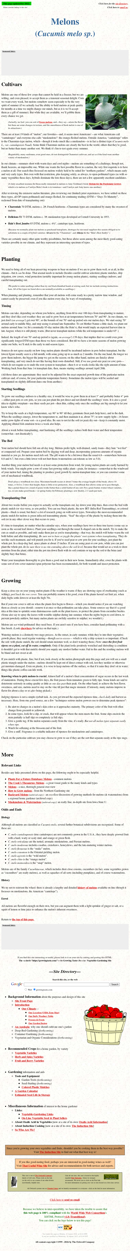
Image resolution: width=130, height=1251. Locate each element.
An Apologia (22, 1027)
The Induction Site (50, 1152)
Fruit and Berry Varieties (29, 1060)
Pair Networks (76, 1178)
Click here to (65, 1199)
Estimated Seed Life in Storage (32, 1095)
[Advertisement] (65, 63)
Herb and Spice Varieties (29, 1057)
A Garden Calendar (26, 1091)
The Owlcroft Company (43, 1175)
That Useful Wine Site (34, 1165)
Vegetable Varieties (26, 1053)
